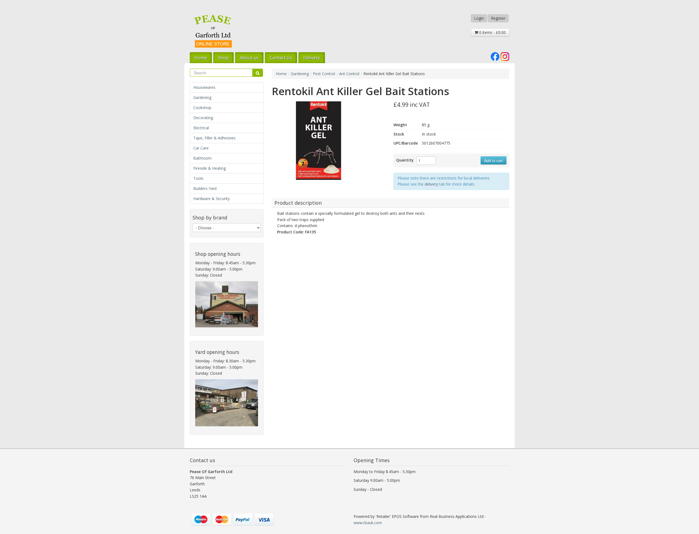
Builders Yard (205, 188)
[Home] (213, 31)
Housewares (204, 87)
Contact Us (281, 58)
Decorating (203, 117)
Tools (198, 178)
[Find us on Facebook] (495, 56)
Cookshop (202, 107)
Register (498, 18)
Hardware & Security (211, 198)
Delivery (311, 58)
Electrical (201, 127)
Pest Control (324, 73)
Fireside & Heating (209, 168)
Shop (223, 58)
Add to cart (493, 160)
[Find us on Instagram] (504, 56)
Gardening (202, 97)
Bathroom (202, 158)
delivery (431, 184)
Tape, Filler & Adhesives (214, 137)
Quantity (405, 160)
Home (201, 58)
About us (249, 58)
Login (479, 18)
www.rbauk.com (368, 522)
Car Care (201, 148)
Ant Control (349, 73)
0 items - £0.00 (492, 32)
